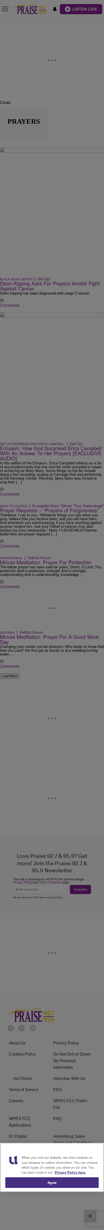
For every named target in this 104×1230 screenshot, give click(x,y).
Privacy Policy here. (70, 1172)
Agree (52, 1182)
